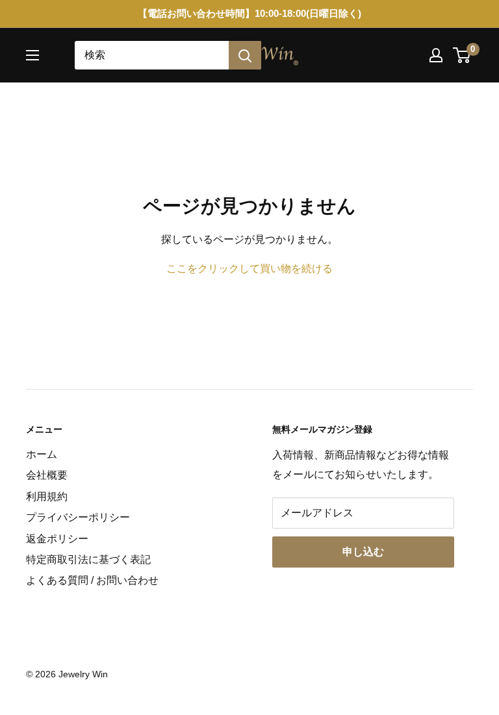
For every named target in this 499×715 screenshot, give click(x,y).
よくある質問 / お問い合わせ (92, 580)
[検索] (245, 55)
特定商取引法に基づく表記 (88, 559)
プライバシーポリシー (78, 517)
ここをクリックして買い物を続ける (249, 268)
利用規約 (47, 496)
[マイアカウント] (435, 55)
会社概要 (47, 475)
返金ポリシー (57, 538)
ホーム (41, 454)
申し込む (363, 551)
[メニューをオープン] (32, 55)
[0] (462, 55)
